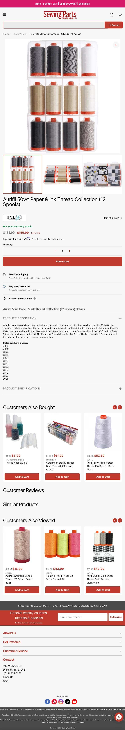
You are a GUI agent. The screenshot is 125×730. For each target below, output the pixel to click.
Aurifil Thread (20, 34)
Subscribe (116, 617)
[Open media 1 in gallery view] (116, 45)
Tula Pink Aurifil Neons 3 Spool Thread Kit (59, 577)
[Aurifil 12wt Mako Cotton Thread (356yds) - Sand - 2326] (22, 560)
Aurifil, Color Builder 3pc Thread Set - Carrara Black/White (100, 579)
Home (6, 34)
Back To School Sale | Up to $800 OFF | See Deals (62, 3)
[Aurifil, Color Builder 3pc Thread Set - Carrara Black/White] (103, 560)
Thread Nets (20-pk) (16, 462)
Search (115, 25)
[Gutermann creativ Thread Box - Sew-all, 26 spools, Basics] (62, 447)
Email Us (8, 676)
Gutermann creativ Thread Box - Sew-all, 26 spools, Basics (60, 466)
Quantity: (8, 244)
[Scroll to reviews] (62, 211)
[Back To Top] (120, 725)
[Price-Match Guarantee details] (34, 298)
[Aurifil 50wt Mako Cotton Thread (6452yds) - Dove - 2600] (103, 447)
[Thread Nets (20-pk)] (22, 447)
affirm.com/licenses (110, 720)
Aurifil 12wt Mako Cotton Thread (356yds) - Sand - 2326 (19, 579)
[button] (4, 14)
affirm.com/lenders (94, 715)
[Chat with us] (111, 14)
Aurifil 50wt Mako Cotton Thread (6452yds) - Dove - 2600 (101, 466)
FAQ (5, 680)
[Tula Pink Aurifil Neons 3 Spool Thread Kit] (62, 560)
